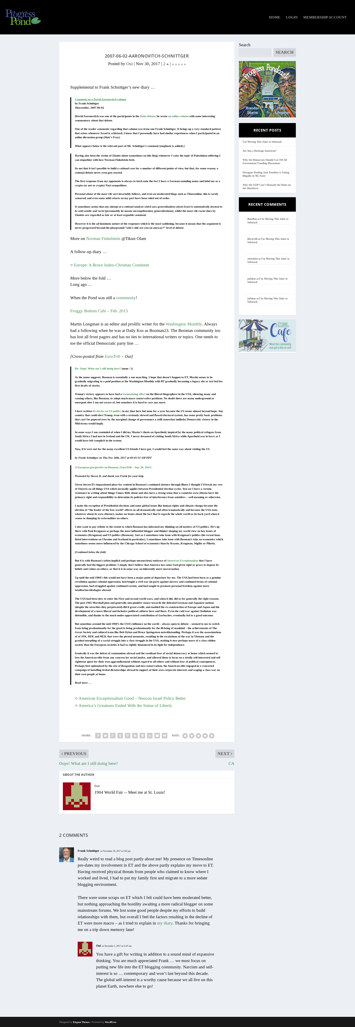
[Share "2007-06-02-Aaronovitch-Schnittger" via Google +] (112, 735)
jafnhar (251, 278)
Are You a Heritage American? (260, 150)
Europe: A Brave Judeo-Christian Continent (111, 265)
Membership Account (325, 17)
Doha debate (147, 116)
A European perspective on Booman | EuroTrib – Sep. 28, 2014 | (113, 467)
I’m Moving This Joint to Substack (262, 141)
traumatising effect (134, 394)
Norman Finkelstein (103, 238)
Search (245, 45)
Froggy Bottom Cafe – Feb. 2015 (99, 311)
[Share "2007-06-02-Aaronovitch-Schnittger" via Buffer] (142, 735)
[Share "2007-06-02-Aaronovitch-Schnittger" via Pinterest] (127, 735)
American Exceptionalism (182, 560)
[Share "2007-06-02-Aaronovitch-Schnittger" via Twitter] (105, 735)
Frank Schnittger (88, 850)
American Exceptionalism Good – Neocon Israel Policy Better (132, 698)
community (126, 297)
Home (274, 17)
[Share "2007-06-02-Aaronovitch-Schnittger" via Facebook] (98, 735)
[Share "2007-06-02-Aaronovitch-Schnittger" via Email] (157, 735)
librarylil (252, 239)
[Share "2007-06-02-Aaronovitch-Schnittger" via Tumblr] (120, 735)
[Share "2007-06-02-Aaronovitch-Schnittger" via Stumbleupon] (149, 735)
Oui (129, 63)
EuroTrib (112, 356)
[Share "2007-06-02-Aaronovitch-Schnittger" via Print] (164, 735)
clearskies (252, 258)
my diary (165, 923)
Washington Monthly (184, 324)
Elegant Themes (81, 1022)
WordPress (110, 1022)
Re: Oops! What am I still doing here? (98, 368)
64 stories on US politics (107, 411)
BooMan (252, 219)
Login (292, 17)
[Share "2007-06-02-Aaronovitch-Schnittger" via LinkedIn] (135, 735)
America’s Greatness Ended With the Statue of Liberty (125, 705)
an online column (178, 116)
